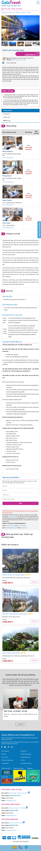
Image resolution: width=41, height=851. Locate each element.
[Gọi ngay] (20, 847)
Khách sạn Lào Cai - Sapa (23, 12)
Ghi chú (7, 117)
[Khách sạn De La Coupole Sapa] (20, 561)
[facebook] (1, 747)
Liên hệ (4, 754)
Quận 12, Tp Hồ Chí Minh (16, 823)
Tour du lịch (5, 757)
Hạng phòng (8, 110)
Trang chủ (4, 12)
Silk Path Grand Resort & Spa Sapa (14, 614)
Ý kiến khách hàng (26, 754)
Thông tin (7, 114)
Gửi (20, 503)
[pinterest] (8, 747)
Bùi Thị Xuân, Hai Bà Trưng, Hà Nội (18, 793)
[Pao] (20, 639)
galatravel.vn (24, 527)
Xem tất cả (20, 724)
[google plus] (12, 747)
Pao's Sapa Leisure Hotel (11, 653)
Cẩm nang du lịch (25, 757)
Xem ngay (34, 582)
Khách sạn (11, 12)
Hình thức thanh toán (7, 760)
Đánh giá (7, 120)
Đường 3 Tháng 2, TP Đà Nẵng (17, 808)
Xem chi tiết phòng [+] (8, 157)
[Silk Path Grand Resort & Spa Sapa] (20, 600)
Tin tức (23, 760)
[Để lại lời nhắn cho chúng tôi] (15, 847)
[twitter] (5, 747)
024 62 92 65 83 (21, 525)
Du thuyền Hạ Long (26, 763)
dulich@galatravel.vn (11, 527)
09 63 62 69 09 (13, 516)
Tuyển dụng (5, 763)
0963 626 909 (16, 9)
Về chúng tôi (5, 751)
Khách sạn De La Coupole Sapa (13, 575)
